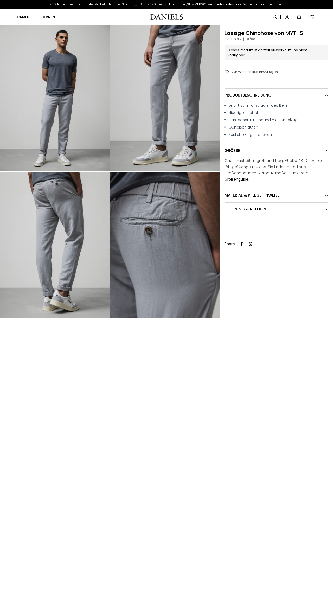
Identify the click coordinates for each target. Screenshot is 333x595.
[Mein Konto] (287, 17)
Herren (48, 17)
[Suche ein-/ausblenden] (275, 17)
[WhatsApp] (250, 244)
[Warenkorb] (299, 16)
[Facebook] (242, 244)
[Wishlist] (310, 17)
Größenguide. (237, 179)
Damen (23, 17)
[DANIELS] (166, 17)
